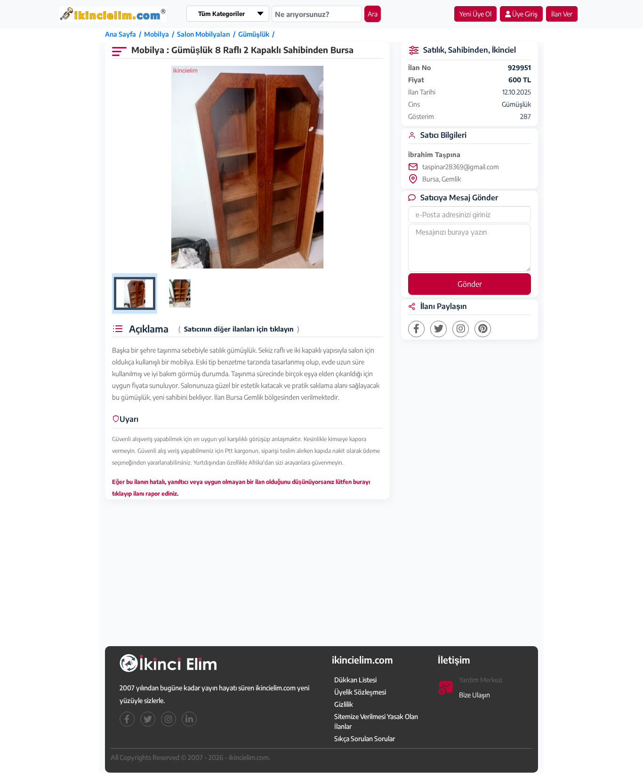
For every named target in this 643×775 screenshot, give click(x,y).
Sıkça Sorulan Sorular (364, 739)
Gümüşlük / (257, 34)
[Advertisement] (55, 173)
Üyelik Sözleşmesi (360, 692)
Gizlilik (343, 704)
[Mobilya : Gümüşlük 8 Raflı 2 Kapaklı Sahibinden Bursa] (247, 167)
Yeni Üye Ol (475, 14)
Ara (373, 14)
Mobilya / (160, 34)
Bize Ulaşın (474, 695)
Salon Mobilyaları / (207, 34)
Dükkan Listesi (355, 680)
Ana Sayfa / (124, 34)
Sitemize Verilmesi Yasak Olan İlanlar (376, 721)
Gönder (470, 284)
